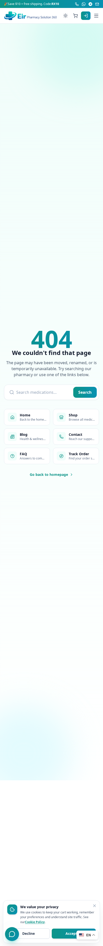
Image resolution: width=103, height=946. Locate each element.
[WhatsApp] (84, 4)
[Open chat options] (12, 934)
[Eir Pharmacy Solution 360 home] (30, 15)
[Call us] (77, 4)
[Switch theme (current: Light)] (65, 15)
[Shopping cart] (75, 15)
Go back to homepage (49, 474)
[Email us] (97, 4)
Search (85, 392)
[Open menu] (96, 15)
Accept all (74, 933)
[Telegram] (90, 4)
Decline (28, 933)
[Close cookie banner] (94, 905)
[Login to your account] (85, 15)
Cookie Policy (35, 922)
